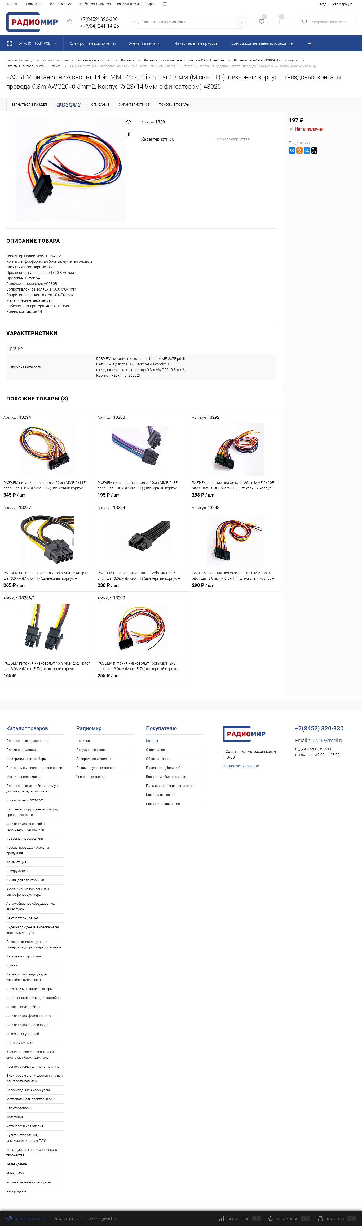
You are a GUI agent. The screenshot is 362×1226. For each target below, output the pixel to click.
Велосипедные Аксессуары (28, 1090)
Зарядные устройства (23, 956)
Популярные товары (92, 750)
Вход (322, 4)
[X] (314, 150)
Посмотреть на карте (241, 766)
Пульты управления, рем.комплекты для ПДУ (26, 1138)
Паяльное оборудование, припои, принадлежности (32, 812)
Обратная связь (60, 4)
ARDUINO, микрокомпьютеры (29, 989)
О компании (33, 4)
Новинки (83, 741)
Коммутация (16, 862)
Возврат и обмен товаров (136, 4)
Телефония (15, 1117)
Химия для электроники (25, 880)
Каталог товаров (34, 43)
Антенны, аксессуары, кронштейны (33, 998)
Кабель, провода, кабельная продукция (28, 850)
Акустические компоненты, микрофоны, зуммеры (28, 892)
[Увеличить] (71, 170)
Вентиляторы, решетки (24, 918)
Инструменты (17, 871)
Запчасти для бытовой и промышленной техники (25, 826)
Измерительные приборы (26, 759)
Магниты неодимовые (23, 777)
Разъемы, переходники (24, 838)
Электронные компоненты (27, 741)
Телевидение (16, 1164)
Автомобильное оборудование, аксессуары (30, 906)
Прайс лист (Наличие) (95, 4)
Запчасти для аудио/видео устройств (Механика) (27, 977)
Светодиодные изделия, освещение (34, 768)
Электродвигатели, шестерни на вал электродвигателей (34, 1078)
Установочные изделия (24, 1126)
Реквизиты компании (163, 804)
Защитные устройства (23, 1007)
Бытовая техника (19, 1043)
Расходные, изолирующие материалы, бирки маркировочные (33, 944)
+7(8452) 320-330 (67, 1219)
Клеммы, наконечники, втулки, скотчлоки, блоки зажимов (30, 1054)
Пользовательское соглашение (170, 786)
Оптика (12, 965)
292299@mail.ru (326, 740)
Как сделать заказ (160, 795)
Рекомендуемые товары (95, 768)
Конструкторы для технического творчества (31, 1152)
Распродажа (16, 1191)
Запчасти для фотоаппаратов (29, 1016)
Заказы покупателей (22, 1034)
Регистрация (342, 4)
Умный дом (15, 1173)
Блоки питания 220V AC (24, 800)
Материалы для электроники (29, 1099)
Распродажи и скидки (93, 759)
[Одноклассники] (299, 150)
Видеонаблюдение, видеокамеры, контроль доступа (32, 930)
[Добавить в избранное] (128, 122)
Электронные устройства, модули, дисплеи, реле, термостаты (33, 788)
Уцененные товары (91, 777)
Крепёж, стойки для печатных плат (33, 1066)
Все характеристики (233, 139)
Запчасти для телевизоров (27, 1025)
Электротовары (18, 1108)
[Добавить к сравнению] (128, 134)
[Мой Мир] (307, 150)
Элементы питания (21, 750)
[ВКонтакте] (292, 150)
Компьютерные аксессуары (28, 1182)
